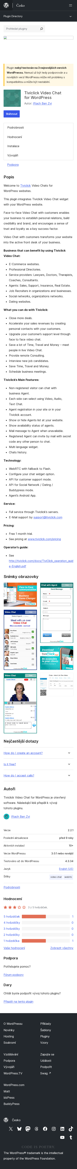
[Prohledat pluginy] (41, 28)
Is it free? (10, 764)
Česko (16, 1120)
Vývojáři (12, 155)
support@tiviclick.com (47, 517)
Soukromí (10, 1042)
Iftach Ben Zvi (42, 103)
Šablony (45, 1030)
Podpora (13, 164)
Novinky (9, 1030)
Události (45, 1060)
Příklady (45, 1023)
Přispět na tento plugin (18, 1001)
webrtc (68, 877)
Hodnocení (14, 137)
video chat (56, 877)
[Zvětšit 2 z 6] (32, 614)
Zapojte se (47, 1054)
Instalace (13, 146)
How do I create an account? (23, 753)
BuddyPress (12, 1104)
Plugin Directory (13, 16)
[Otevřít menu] (71, 5)
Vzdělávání (11, 1054)
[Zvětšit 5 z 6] (68, 650)
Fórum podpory (14, 975)
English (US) (66, 868)
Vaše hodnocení (14, 948)
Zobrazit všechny (61, 948)
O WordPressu (13, 1023)
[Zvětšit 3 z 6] (32, 678)
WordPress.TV (13, 1073)
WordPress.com (14, 1085)
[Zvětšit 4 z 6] (68, 587)
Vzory (44, 1042)
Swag (45, 1073)
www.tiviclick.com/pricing (44, 539)
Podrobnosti (15, 127)
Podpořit (46, 1067)
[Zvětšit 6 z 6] (68, 677)
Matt (7, 1091)
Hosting (9, 1036)
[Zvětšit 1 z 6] (32, 587)
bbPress (9, 1097)
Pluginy (45, 1036)
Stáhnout (11, 113)
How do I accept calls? (19, 775)
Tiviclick (25, 185)
